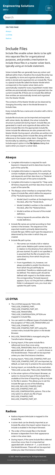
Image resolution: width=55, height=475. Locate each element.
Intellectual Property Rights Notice (20, 460)
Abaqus (8, 31)
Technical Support (41, 460)
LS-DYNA (9, 35)
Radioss (8, 38)
